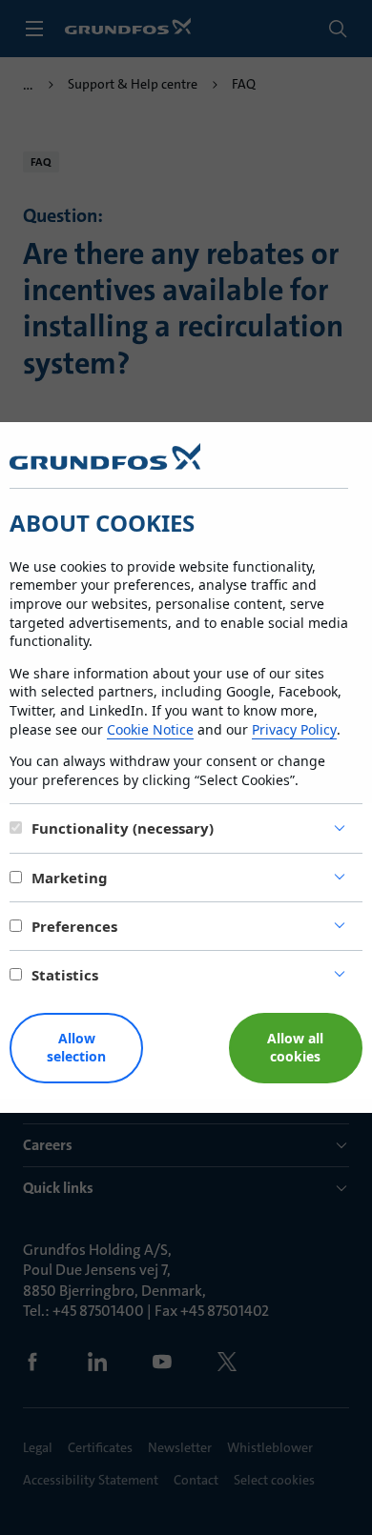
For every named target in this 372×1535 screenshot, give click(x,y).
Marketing (69, 877)
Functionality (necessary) (122, 828)
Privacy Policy (294, 729)
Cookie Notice (150, 729)
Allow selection (76, 1047)
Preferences (74, 926)
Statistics (64, 974)
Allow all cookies (295, 1047)
